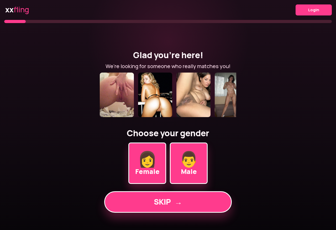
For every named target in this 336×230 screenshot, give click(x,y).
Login (313, 10)
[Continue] (168, 95)
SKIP (168, 201)
